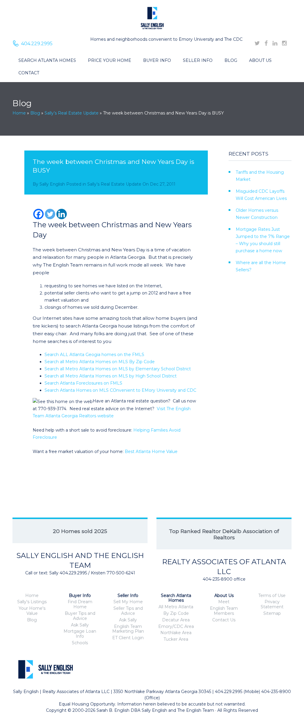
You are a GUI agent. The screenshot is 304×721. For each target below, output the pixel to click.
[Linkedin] (61, 214)
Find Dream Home (80, 604)
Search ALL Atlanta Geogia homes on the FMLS (94, 354)
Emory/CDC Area (176, 626)
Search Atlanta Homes (47, 60)
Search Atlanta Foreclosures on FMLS (83, 383)
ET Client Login (128, 637)
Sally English (52, 184)
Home (19, 113)
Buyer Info (157, 60)
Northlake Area (175, 632)
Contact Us (223, 620)
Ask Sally (80, 625)
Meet (223, 601)
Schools (80, 642)
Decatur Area (176, 620)
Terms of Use (272, 595)
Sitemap (272, 613)
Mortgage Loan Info (80, 633)
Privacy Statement (272, 604)
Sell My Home (128, 601)
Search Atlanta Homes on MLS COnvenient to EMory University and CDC (120, 390)
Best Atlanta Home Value (151, 451)
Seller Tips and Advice (128, 611)
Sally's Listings (32, 601)
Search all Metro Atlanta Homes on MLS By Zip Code (100, 361)
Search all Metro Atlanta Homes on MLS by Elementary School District (118, 369)
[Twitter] (50, 214)
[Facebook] (38, 214)
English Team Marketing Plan (128, 629)
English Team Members (224, 611)
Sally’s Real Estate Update (72, 113)
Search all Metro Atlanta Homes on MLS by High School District (111, 376)
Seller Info (198, 60)
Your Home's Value (32, 611)
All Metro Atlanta (176, 606)
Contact (28, 73)
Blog (230, 60)
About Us (260, 60)
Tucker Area (176, 639)
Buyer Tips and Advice (80, 616)
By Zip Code (176, 613)
